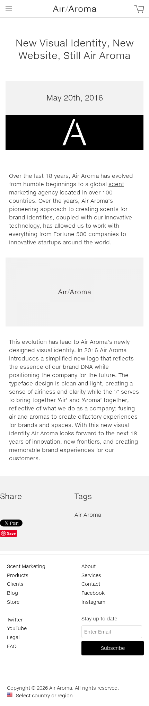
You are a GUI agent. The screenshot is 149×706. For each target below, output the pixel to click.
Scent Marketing (26, 566)
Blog (12, 593)
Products (17, 575)
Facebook (93, 593)
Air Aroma (87, 514)
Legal (13, 637)
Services (91, 575)
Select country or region (44, 695)
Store (13, 602)
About (88, 566)
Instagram (93, 602)
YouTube (17, 628)
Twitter (15, 619)
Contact (90, 584)
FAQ (12, 646)
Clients (15, 584)
